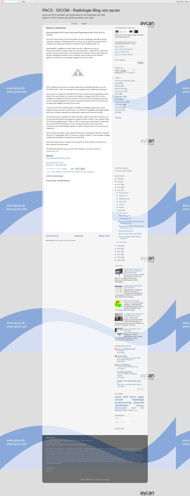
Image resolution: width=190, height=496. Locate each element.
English (58, 172)
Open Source (119, 91)
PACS (72, 172)
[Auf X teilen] (80, 169)
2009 (119, 260)
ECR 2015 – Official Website (56, 165)
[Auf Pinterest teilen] (84, 169)
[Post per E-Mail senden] (71, 169)
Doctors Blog (122, 356)
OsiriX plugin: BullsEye (131, 301)
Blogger (106, 479)
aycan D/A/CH (120, 46)
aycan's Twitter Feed (122, 52)
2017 (119, 184)
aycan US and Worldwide (123, 49)
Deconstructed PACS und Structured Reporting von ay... (131, 227)
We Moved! (120, 351)
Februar (122, 213)
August (121, 201)
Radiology (90, 172)
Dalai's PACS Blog (124, 365)
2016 (119, 187)
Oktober (122, 196)
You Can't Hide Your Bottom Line (127, 367)
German (74, 24)
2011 (119, 254)
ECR (53, 172)
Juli (120, 204)
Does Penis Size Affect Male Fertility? (129, 384)
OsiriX (117, 94)
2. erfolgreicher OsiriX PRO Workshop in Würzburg (133, 315)
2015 (119, 190)
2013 (119, 248)
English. (84, 24)
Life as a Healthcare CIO (126, 349)
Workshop (118, 110)
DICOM (117, 86)
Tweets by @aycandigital (123, 171)
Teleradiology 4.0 (125, 216)
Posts (119, 418)
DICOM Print (119, 89)
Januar (121, 242)
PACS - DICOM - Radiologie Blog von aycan (81, 10)
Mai (120, 207)
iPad (116, 112)
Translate (131, 73)
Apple (117, 83)
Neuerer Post (52, 236)
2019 (119, 179)
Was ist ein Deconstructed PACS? (130, 234)
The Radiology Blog (124, 372)
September (123, 199)
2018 (119, 182)
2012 (119, 251)
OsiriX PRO (66, 172)
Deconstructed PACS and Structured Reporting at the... (131, 222)
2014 (119, 246)
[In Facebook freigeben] (82, 169)
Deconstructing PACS (126, 231)
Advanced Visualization (123, 81)
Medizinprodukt (121, 408)
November (123, 193)
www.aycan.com (52, 151)
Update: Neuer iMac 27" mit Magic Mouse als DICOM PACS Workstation (133, 270)
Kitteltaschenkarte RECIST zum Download (133, 286)
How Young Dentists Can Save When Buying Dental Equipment (129, 359)
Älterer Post (104, 236)
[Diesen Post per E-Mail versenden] (76, 169)
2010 (119, 257)
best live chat (49, 471)
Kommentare (122, 422)
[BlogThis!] (78, 169)
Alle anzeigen (140, 389)
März (121, 210)
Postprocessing (80, 172)
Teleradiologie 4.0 (125, 218)
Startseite (78, 236)
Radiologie (118, 104)
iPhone (136, 410)
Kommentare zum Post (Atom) (65, 240)
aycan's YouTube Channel (124, 54)
